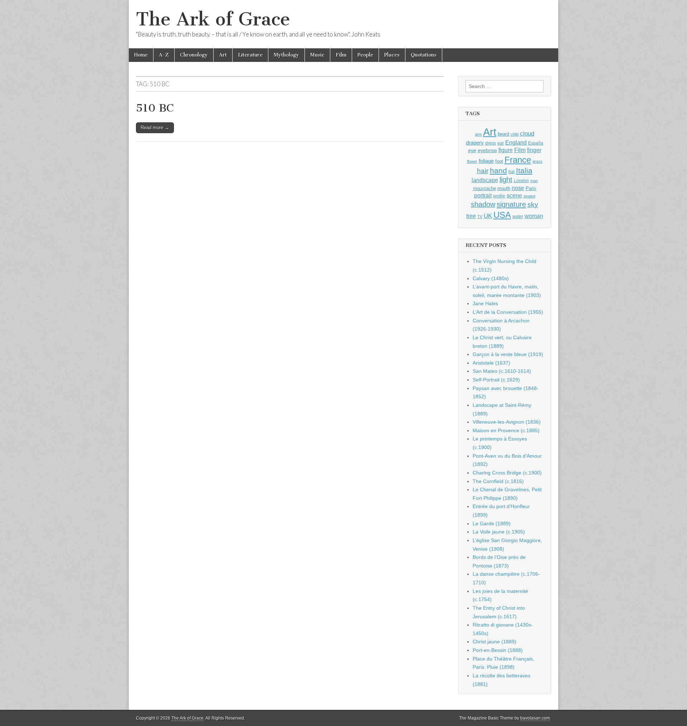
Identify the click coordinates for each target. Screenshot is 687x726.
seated (529, 196)
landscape (485, 180)
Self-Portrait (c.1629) (496, 380)
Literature (250, 55)
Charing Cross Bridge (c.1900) (507, 473)
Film (341, 55)
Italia (524, 170)
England (516, 142)
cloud (527, 133)
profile (499, 196)
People (365, 55)
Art (223, 55)
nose (518, 188)
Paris (531, 188)
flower (472, 161)
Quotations (424, 55)
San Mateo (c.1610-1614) (502, 371)
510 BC (155, 108)
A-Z (164, 55)
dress (490, 143)
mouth (503, 188)
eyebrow (487, 150)
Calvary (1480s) (491, 278)
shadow (483, 204)
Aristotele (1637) (491, 363)
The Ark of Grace (213, 19)
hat (511, 171)
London (521, 180)
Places (392, 55)
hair (482, 171)
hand (498, 170)
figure (505, 150)
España (535, 143)
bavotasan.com (535, 718)
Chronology (194, 55)
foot (499, 161)
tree (471, 216)
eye (472, 150)
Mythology (286, 55)
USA (502, 215)
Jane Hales (485, 303)
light (506, 180)
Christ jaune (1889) (494, 641)
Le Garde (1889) (492, 523)
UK (488, 215)
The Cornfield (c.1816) (498, 481)
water (517, 216)
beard (503, 134)
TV (479, 216)
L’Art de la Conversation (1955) (508, 312)
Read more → (155, 127)
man (534, 181)
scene (514, 196)
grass (537, 161)
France (518, 160)
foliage (486, 161)
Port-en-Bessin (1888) (498, 650)
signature (511, 204)
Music (317, 55)
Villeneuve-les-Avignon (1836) (507, 422)
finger (534, 150)
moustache (484, 188)
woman (534, 216)
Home (141, 55)
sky (532, 204)
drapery (475, 143)
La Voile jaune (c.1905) (499, 532)
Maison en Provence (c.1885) (506, 430)
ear (500, 143)
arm (478, 134)
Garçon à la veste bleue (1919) (508, 354)
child (514, 134)
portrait (483, 195)
